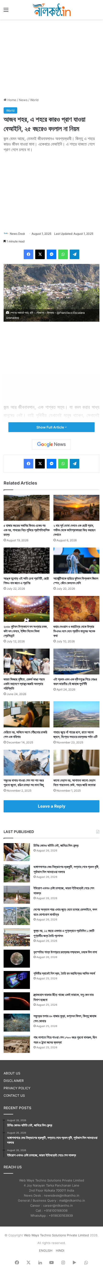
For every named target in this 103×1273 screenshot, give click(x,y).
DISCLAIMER (14, 1081)
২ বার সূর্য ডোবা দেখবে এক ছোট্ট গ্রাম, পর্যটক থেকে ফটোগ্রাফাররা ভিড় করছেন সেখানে (74, 530)
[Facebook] (28, 254)
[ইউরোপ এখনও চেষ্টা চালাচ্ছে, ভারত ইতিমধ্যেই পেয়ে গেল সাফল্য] (17, 895)
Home (11, 100)
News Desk (17, 233)
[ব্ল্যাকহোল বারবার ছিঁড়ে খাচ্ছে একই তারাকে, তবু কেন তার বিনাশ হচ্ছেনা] (17, 1001)
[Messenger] (51, 254)
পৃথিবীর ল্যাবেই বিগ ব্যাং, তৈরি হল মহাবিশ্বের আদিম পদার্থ (64, 973)
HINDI (60, 1250)
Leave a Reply (51, 806)
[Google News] (51, 444)
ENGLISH (45, 1250)
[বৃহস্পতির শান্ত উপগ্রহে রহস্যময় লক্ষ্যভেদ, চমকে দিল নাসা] (17, 959)
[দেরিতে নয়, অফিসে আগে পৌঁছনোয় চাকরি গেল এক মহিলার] (27, 714)
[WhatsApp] (63, 254)
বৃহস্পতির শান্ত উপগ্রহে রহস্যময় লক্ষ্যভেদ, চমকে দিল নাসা (65, 952)
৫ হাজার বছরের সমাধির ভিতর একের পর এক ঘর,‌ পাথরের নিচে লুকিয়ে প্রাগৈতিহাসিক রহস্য (27, 530)
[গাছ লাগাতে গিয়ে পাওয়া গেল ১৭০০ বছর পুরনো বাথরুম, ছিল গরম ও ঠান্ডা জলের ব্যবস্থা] (17, 1044)
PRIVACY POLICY (17, 1088)
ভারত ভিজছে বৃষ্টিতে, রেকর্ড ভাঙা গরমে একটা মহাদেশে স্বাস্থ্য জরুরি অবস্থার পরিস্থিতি (24, 683)
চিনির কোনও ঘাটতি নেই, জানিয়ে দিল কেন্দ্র (56, 845)
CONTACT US (14, 1095)
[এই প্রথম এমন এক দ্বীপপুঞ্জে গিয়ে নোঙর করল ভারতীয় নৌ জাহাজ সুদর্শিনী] (76, 661)
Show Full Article (50, 427)
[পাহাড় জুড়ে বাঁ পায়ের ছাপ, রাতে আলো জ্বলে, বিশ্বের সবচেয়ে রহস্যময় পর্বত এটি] (76, 714)
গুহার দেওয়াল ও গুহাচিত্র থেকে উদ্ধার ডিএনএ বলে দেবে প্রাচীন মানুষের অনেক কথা (74, 631)
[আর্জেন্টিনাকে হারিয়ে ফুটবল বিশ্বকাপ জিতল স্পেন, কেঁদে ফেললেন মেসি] (76, 560)
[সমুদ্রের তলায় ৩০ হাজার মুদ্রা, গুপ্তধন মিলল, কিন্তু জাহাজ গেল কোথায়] (17, 1023)
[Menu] (6, 11)
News (23, 100)
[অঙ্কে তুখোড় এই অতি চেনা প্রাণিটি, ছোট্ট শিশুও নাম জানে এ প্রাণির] (27, 560)
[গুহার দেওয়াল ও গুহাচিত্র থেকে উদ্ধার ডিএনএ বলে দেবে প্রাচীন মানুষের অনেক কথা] (76, 609)
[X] (40, 254)
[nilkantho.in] (51, 9)
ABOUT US (12, 1073)
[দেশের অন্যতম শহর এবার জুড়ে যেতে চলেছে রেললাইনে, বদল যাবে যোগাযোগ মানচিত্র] (17, 916)
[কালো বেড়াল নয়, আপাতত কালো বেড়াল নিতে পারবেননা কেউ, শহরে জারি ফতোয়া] (76, 763)
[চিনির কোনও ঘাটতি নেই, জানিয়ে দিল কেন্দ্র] (17, 852)
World (34, 100)
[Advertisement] (51, 57)
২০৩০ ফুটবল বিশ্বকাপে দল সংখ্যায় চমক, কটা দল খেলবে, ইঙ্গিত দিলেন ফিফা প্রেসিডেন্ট (26, 631)
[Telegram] (74, 254)
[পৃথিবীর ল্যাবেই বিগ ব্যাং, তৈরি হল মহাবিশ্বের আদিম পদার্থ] (17, 980)
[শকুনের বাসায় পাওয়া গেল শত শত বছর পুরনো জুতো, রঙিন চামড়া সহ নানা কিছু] (27, 763)
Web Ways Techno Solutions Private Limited (56, 1235)
